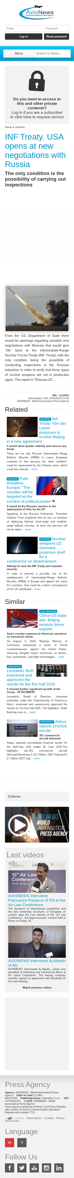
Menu (19, 53)
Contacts (49, 1118)
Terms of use (12, 1121)
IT (22, 1142)
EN (9, 1142)
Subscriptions (34, 1118)
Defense (20, 127)
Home (8, 127)
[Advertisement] (37, 244)
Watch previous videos (37, 987)
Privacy (60, 1118)
